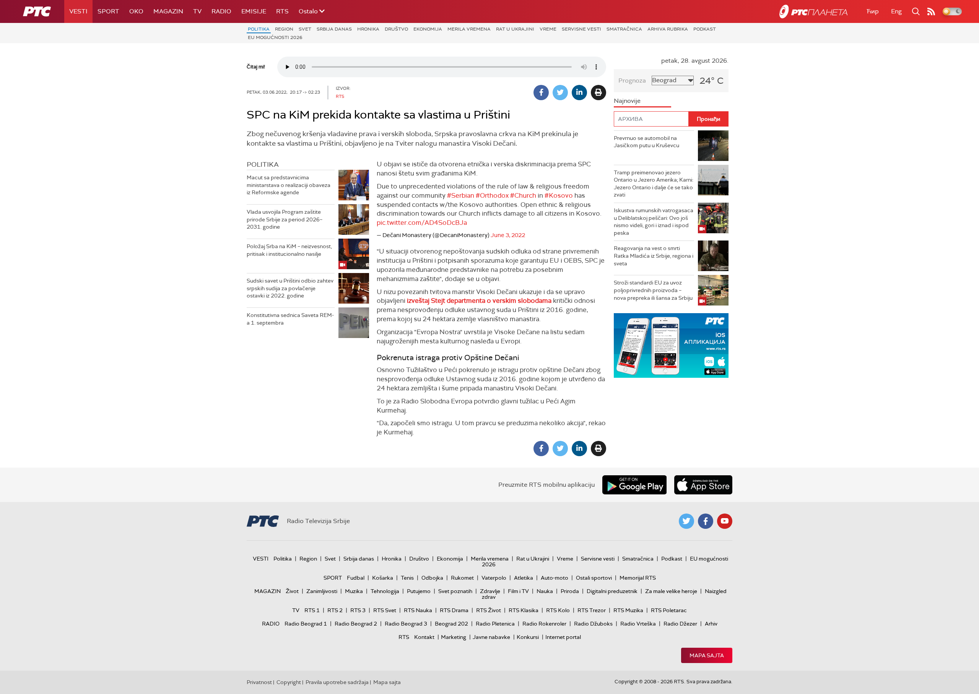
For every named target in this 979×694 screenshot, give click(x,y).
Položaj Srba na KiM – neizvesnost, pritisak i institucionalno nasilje (289, 250)
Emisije (253, 11)
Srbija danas (334, 29)
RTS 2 (335, 610)
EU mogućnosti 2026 (275, 37)
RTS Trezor (591, 610)
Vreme (548, 29)
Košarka (382, 577)
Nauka (545, 591)
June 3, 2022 (508, 235)
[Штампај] (598, 92)
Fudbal (355, 577)
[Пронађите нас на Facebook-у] (705, 521)
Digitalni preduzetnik (612, 591)
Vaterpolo (493, 577)
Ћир (873, 11)
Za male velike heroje (671, 591)
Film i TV (518, 591)
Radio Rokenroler (544, 623)
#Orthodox (492, 195)
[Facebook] (541, 92)
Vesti (78, 11)
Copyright (288, 682)
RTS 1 (312, 610)
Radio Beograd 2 (356, 623)
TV (197, 11)
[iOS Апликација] (671, 345)
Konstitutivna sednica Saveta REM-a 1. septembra (290, 319)
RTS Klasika (523, 610)
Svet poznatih (455, 591)
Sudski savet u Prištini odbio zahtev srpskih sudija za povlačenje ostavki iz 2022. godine (290, 288)
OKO (136, 11)
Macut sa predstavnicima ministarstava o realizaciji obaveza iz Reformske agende (288, 185)
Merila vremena (469, 29)
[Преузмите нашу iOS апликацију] (703, 484)
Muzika (354, 591)
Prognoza (632, 80)
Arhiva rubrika (667, 29)
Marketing (453, 637)
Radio (221, 11)
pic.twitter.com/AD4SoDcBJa (422, 222)
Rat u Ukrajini (515, 29)
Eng (896, 11)
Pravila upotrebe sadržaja (337, 682)
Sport (108, 11)
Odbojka (432, 577)
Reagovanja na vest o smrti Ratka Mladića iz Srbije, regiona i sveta (653, 256)
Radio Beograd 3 (406, 623)
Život (292, 591)
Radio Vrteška (638, 623)
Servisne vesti (581, 29)
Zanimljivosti (321, 591)
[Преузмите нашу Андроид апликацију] (634, 484)
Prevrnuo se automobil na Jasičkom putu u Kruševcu (646, 142)
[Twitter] (560, 92)
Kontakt (424, 637)
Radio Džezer (680, 623)
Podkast (704, 29)
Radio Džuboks (593, 623)
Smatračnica (624, 29)
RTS (282, 11)
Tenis (407, 577)
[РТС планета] (813, 11)
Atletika (523, 577)
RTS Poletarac (669, 610)
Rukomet (462, 577)
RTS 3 (358, 610)
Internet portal (563, 637)
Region (284, 29)
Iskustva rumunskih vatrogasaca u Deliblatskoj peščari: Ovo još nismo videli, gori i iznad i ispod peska (653, 221)
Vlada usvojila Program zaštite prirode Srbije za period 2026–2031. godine (284, 219)
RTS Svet (384, 610)
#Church (523, 195)
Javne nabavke (491, 637)
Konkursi (528, 637)
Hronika (368, 29)
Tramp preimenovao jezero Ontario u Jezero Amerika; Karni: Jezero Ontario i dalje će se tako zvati (653, 183)
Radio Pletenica (495, 623)
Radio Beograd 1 (306, 623)
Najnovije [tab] (627, 101)
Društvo (396, 29)
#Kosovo (559, 195)
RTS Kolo (558, 610)
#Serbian (460, 195)
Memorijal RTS (638, 577)
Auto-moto (554, 577)
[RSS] (931, 11)
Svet (305, 29)
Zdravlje (490, 591)
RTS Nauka (418, 610)
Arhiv (711, 623)
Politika (259, 29)
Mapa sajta (707, 655)
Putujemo (419, 591)
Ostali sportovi (594, 577)
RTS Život (488, 610)
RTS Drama (454, 610)
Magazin (168, 11)
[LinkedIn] (579, 92)
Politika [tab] (263, 164)
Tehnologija (385, 591)
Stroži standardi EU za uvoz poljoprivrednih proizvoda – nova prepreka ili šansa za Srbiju (653, 290)
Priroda (570, 591)
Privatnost (259, 682)
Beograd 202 (451, 623)
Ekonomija (427, 29)
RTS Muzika (628, 610)
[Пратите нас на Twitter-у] (686, 521)
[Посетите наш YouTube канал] (724, 521)
